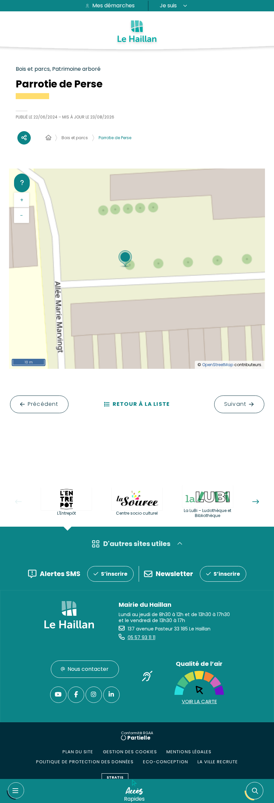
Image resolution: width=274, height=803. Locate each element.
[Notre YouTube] (58, 695)
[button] (255, 791)
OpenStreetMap (217, 364)
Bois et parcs (74, 138)
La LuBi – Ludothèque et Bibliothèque (207, 513)
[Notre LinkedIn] (111, 695)
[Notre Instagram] (94, 695)
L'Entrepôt (66, 513)
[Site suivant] (255, 501)
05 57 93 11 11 (141, 637)
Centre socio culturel (137, 513)
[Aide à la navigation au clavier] (22, 183)
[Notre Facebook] (76, 695)
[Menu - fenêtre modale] (15, 791)
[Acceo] (147, 677)
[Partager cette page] (24, 138)
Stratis (115, 777)
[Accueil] (48, 138)
